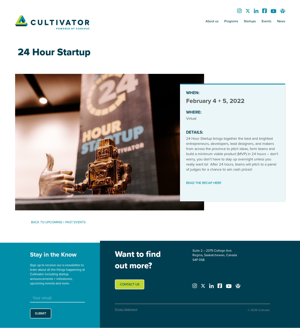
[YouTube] (273, 12)
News (281, 21)
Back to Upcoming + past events (58, 222)
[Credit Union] (282, 12)
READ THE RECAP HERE (203, 182)
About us (212, 21)
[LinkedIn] (256, 12)
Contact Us (129, 284)
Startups (250, 21)
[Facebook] (264, 12)
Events (266, 21)
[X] (248, 12)
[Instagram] (239, 12)
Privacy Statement (126, 309)
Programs (231, 21)
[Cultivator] (52, 22)
